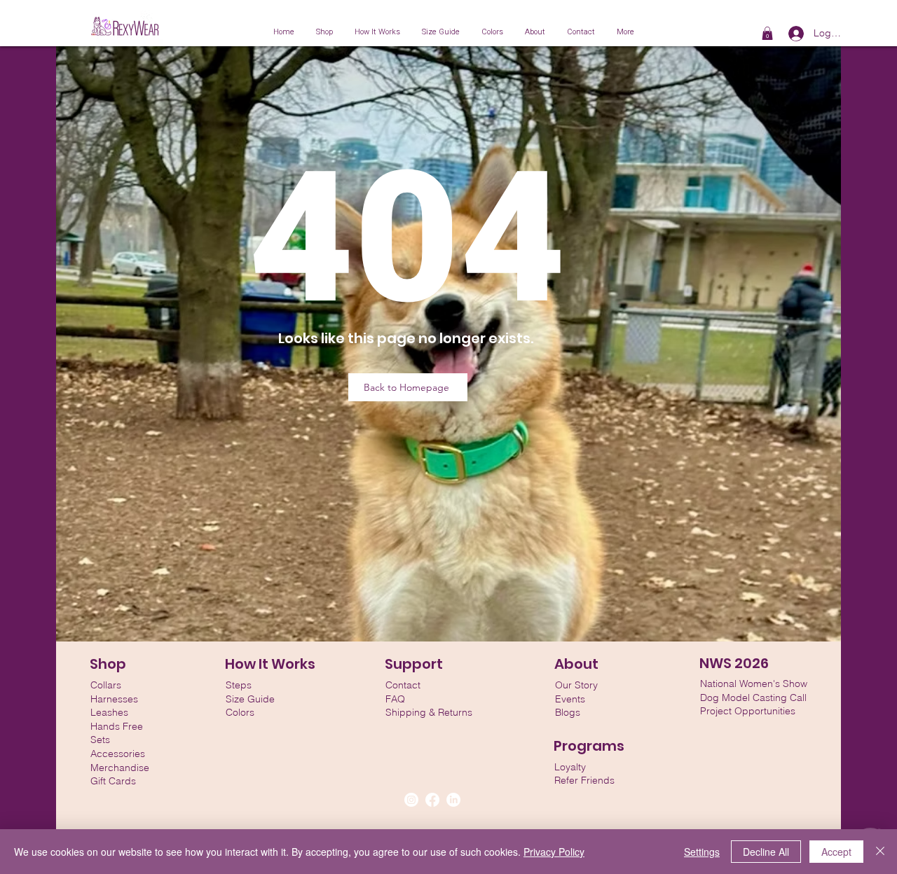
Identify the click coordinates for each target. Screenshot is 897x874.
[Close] (880, 851)
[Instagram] (411, 800)
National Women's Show (753, 683)
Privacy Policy (553, 852)
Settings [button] (702, 852)
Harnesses (114, 699)
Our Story (576, 685)
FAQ (395, 699)
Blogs (567, 712)
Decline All (766, 852)
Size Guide (250, 699)
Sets (100, 739)
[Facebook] (432, 800)
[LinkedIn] (453, 800)
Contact (402, 685)
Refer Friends (584, 780)
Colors (240, 712)
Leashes (109, 712)
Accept (836, 852)
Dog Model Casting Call (753, 697)
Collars (105, 685)
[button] (767, 33)
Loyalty (570, 767)
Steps (239, 685)
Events (570, 699)
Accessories (117, 753)
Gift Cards (113, 781)
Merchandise (119, 767)
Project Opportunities (747, 711)
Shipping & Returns (428, 712)
